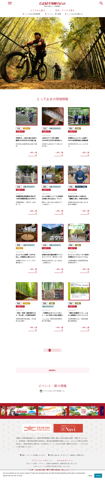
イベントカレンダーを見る (52, 391)
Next (98, 411)
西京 (70, 128)
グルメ (26, 128)
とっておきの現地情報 (32, 14)
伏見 (18, 187)
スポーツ (20, 131)
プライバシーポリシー (42, 460)
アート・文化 (81, 187)
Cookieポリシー (65, 460)
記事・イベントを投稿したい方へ (34, 455)
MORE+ (52, 370)
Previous (7, 411)
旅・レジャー (55, 128)
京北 (18, 128)
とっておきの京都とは (75, 14)
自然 (78, 128)
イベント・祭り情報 (54, 14)
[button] (3, 478)
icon (101, 4)
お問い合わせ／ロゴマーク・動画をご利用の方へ (67, 455)
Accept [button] (98, 475)
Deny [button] (90, 475)
